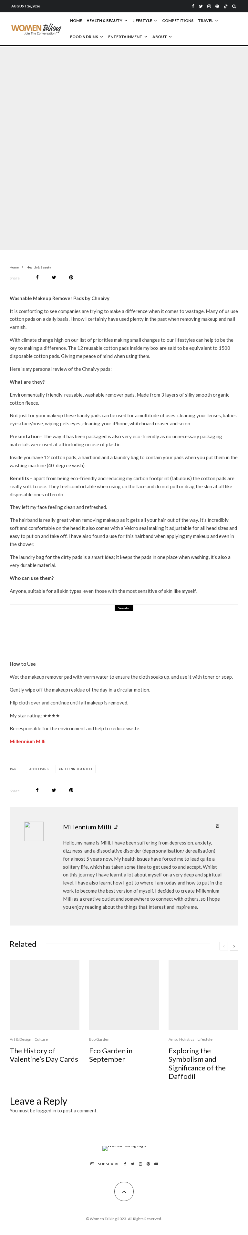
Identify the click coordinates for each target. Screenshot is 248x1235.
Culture (41, 1039)
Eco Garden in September (110, 1055)
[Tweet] (54, 277)
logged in (46, 1110)
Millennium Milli (28, 741)
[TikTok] (225, 6)
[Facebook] (193, 6)
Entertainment (125, 36)
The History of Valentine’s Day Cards (44, 1055)
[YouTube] (156, 1164)
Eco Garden (99, 1039)
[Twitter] (201, 6)
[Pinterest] (217, 6)
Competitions (177, 20)
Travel (205, 20)
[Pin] (71, 277)
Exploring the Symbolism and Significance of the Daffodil (197, 1063)
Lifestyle (142, 20)
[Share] (37, 277)
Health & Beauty (104, 20)
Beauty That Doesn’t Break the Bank (107, 632)
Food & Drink (84, 36)
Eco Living (40, 769)
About (159, 36)
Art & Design (20, 1039)
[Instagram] (209, 6)
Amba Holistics (181, 1039)
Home (76, 20)
